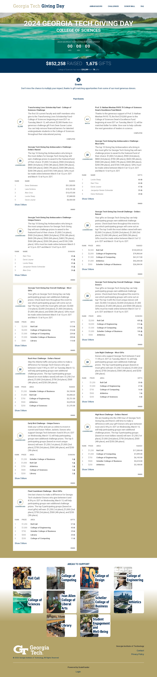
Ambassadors (96, 6)
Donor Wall (129, 6)
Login (78, 671)
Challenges (113, 6)
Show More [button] (21, 204)
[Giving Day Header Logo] (39, 6)
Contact (140, 650)
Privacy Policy (137, 654)
